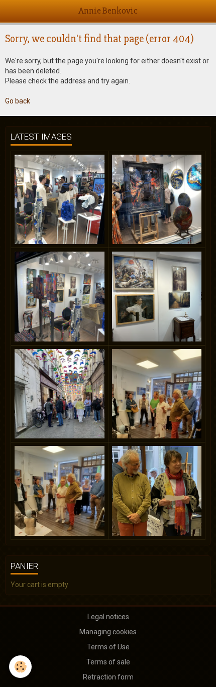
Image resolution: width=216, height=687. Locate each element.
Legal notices (108, 617)
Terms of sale (108, 662)
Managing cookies (108, 632)
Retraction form (108, 677)
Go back (17, 101)
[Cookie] (20, 666)
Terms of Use (108, 647)
